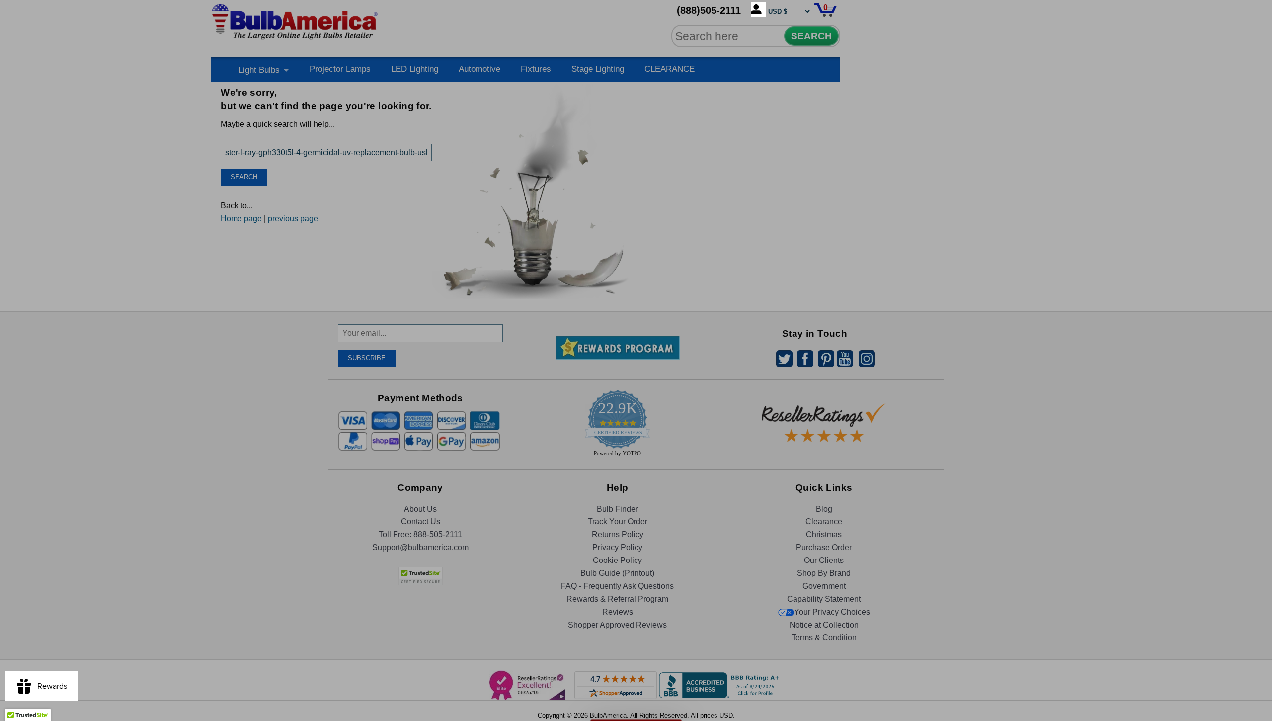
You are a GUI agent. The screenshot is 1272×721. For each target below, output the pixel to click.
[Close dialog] (739, 250)
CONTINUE (636, 441)
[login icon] (758, 9)
